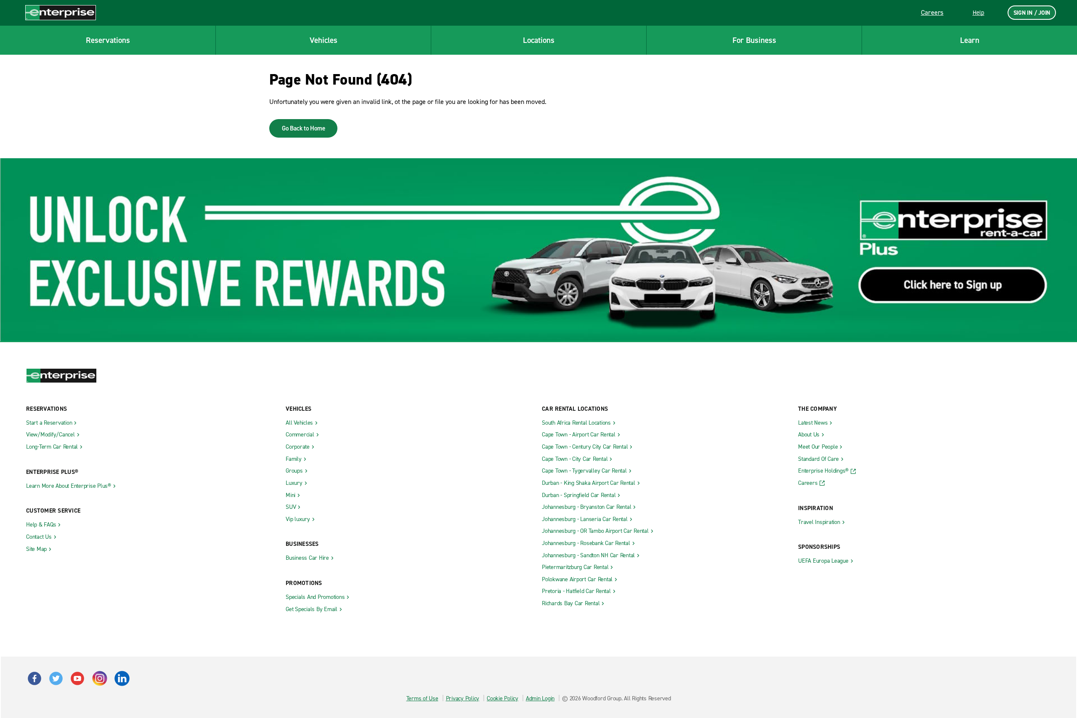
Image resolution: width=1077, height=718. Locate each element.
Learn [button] (969, 40)
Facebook (34, 678)
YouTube (77, 678)
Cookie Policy (502, 698)
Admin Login (540, 698)
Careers (932, 12)
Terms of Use (422, 698)
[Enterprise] (60, 12)
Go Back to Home (303, 128)
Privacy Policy (463, 698)
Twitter (56, 678)
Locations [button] (538, 40)
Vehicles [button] (323, 40)
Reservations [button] (108, 40)
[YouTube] (99, 675)
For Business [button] (754, 40)
